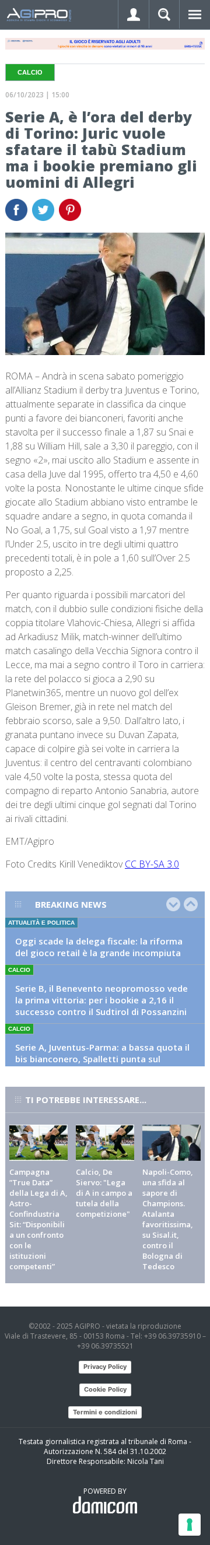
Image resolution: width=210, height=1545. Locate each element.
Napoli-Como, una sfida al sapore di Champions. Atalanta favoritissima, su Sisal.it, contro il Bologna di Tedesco (167, 1219)
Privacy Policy (105, 1367)
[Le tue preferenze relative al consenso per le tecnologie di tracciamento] (189, 1525)
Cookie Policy (105, 1389)
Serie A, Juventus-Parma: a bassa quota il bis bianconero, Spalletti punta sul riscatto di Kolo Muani (102, 1058)
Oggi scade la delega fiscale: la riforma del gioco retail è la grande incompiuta (99, 946)
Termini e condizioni (105, 1412)
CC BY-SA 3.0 (152, 864)
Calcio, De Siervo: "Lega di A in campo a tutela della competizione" (104, 1193)
